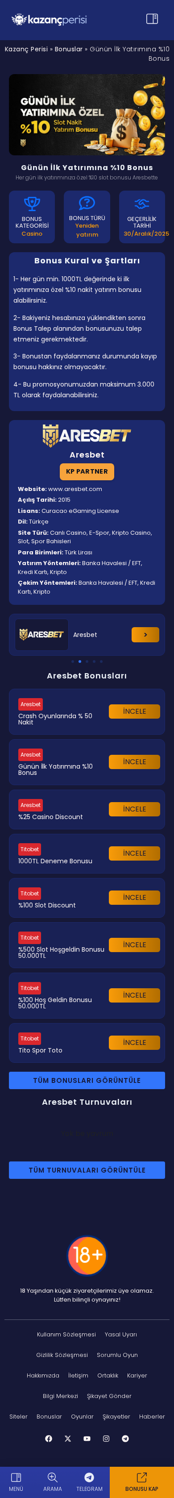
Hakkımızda (43, 1375)
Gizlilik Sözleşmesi (62, 1355)
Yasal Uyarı (121, 1334)
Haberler (152, 1416)
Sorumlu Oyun (117, 1355)
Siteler (18, 1416)
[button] (72, 661)
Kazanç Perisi (26, 49)
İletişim (78, 1375)
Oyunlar (82, 1416)
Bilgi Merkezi (60, 1396)
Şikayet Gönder (109, 1396)
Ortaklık (107, 1375)
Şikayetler (116, 1416)
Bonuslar (69, 49)
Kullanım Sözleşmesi (66, 1334)
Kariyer (137, 1375)
